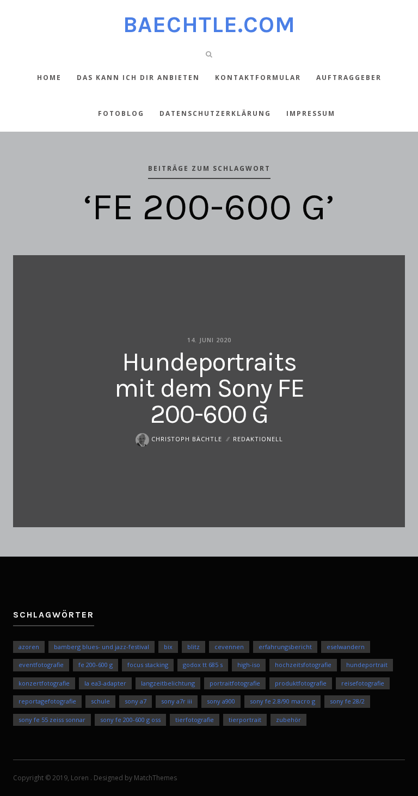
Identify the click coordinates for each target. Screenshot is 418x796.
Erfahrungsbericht (285, 647)
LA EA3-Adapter (105, 683)
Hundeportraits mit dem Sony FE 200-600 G (209, 388)
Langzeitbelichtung (168, 683)
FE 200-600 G (95, 665)
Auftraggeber (349, 77)
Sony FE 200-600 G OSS (130, 719)
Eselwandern (346, 647)
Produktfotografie (301, 683)
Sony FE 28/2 (347, 701)
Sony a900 (221, 701)
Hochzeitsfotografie (303, 665)
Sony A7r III (176, 701)
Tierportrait (245, 719)
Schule (100, 701)
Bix (168, 647)
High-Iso (248, 665)
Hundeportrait (367, 665)
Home (49, 77)
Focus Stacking (147, 665)
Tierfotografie (194, 719)
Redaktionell (258, 439)
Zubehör (288, 719)
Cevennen (229, 647)
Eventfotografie (41, 665)
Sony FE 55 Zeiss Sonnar (52, 719)
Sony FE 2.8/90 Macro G (282, 701)
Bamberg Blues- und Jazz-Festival (101, 647)
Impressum (310, 113)
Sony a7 (135, 701)
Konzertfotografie (44, 683)
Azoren (29, 647)
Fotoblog (121, 113)
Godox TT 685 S (203, 665)
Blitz (193, 647)
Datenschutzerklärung (215, 113)
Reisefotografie (362, 683)
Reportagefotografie (47, 701)
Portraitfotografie (235, 683)
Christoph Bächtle (185, 439)
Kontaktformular (258, 77)
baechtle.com (209, 24)
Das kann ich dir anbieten (138, 77)
